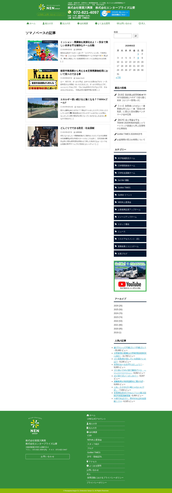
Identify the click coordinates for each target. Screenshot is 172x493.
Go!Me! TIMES (124, 187)
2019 (116, 332)
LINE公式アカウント (96, 419)
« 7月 (118, 77)
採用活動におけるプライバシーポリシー (105, 478)
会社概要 (83, 23)
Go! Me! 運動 (123, 180)
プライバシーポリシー (97, 482)
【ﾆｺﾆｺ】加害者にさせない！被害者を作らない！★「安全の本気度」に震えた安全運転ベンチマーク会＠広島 (131, 110)
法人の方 (66, 23)
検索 (116, 32)
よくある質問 (103, 23)
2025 (116, 309)
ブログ (90, 448)
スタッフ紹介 (93, 444)
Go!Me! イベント (125, 195)
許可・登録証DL (94, 457)
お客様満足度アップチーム (129, 209)
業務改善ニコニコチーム (128, 246)
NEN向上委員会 (94, 440)
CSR (89, 435)
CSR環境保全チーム (126, 165)
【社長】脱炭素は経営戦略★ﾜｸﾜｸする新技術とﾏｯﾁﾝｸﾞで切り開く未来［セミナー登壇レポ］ (131, 98)
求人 (143, 23)
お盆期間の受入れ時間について (131, 140)
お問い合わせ (125, 23)
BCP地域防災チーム (126, 158)
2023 (116, 317)
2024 (116, 313)
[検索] (135, 36)
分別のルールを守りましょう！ (128, 364)
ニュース (121, 231)
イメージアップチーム (127, 217)
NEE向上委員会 (124, 202)
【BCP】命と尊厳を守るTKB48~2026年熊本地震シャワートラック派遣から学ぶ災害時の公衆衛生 (131, 124)
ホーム (32, 23)
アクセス (92, 462)
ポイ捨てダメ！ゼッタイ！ (126, 376)
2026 (116, 306)
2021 (116, 325)
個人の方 (48, 23)
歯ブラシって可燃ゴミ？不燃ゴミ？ (130, 347)
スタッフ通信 (123, 224)
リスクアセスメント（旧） (129, 239)
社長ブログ (122, 254)
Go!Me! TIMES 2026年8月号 (129, 134)
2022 (116, 321)
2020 (116, 329)
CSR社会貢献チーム (126, 173)
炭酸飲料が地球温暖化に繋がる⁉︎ (128, 381)
